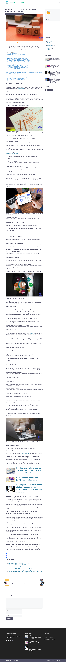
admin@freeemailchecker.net (50, 639)
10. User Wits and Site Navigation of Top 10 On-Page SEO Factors (18, 65)
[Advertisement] (52, 27)
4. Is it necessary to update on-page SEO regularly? (16, 78)
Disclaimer (53, 660)
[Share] (24, 557)
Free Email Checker (16, 2)
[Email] (24, 556)
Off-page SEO (49, 46)
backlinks (7, 163)
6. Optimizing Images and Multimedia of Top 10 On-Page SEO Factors (19, 60)
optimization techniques (25, 453)
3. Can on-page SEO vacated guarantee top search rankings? (18, 77)
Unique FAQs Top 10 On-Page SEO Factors (14, 73)
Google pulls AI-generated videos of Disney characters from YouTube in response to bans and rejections (24, 72)
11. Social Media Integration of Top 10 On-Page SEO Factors (17, 66)
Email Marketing (50, 42)
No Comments (13, 42)
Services (45, 2)
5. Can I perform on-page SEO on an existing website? (16, 79)
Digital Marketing (50, 41)
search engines (21, 88)
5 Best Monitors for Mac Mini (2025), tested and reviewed (16, 71)
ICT (47, 44)
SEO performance (28, 234)
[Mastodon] (24, 555)
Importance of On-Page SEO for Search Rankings (16, 54)
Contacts (55, 2)
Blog (50, 2)
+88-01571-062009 (51, 637)
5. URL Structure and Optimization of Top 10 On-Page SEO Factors (18, 59)
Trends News (49, 50)
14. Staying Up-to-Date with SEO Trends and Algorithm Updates (18, 67)
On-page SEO (49, 48)
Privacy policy (58, 660)
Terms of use (49, 660)
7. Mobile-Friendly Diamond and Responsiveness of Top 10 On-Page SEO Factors (21, 61)
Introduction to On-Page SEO (13, 53)
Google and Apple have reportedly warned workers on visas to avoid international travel (29, 470)
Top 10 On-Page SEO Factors (12, 57)
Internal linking (32, 333)
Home (36, 2)
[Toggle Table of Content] (41, 52)
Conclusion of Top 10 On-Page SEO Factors (14, 68)
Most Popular (49, 45)
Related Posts (10, 80)
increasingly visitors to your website (12, 153)
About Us (40, 2)
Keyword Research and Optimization (14, 55)
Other (48, 49)
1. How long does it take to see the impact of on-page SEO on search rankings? (20, 74)
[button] (59, 2)
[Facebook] (24, 553)
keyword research (20, 134)
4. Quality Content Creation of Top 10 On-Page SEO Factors (17, 58)
